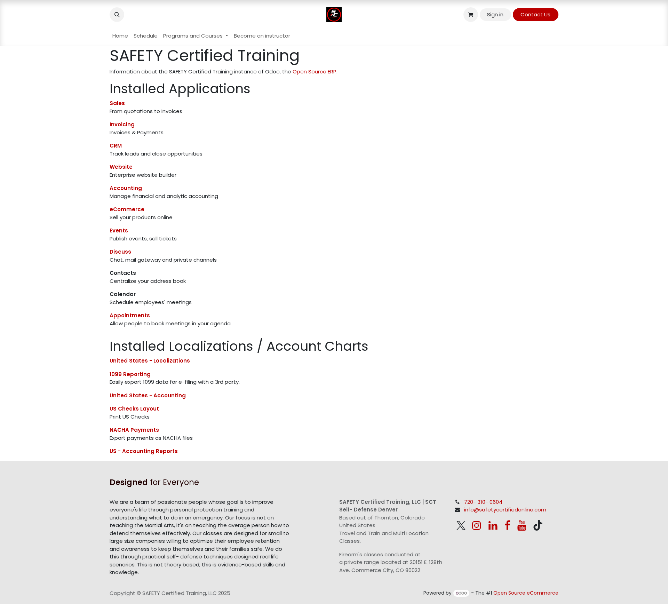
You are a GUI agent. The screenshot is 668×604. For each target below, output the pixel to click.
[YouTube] (522, 525)
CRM (116, 145)
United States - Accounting (148, 395)
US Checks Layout (134, 408)
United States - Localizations (150, 360)
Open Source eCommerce (525, 592)
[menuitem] (120, 36)
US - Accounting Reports (144, 451)
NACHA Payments (134, 430)
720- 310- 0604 (483, 502)
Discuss (120, 251)
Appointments (130, 315)
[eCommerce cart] (470, 14)
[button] (117, 14)
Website (121, 166)
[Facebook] (507, 525)
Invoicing (122, 124)
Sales (117, 103)
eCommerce (127, 209)
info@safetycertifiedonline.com (505, 509)
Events (119, 230)
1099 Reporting (130, 374)
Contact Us (535, 14)
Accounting (126, 188)
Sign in (495, 14)
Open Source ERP (314, 71)
